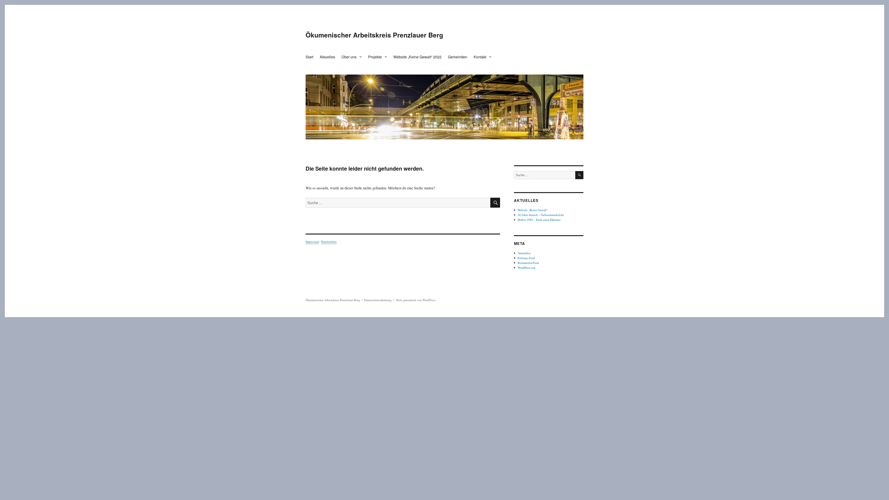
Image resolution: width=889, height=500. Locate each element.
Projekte (375, 56)
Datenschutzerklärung (378, 300)
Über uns (349, 56)
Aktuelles (327, 56)
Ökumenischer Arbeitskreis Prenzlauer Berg (374, 35)
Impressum (312, 242)
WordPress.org (526, 268)
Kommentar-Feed (528, 263)
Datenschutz (329, 242)
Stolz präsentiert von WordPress (415, 300)
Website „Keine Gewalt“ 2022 (417, 56)
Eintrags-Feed (526, 258)
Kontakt (480, 56)
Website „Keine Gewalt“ (533, 210)
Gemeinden (457, 56)
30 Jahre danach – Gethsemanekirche (541, 215)
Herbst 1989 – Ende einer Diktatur (539, 220)
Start (309, 56)
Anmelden (524, 253)
